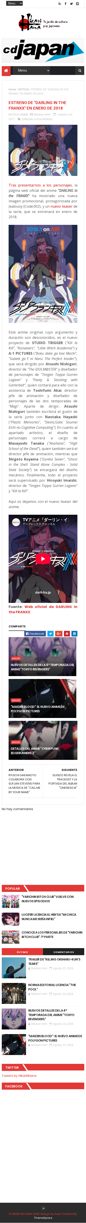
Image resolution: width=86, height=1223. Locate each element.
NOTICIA (24, 89)
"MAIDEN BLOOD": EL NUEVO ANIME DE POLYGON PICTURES (38, 709)
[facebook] (65, 4)
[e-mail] (77, 4)
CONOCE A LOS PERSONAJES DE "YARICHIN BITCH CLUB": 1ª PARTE (52, 934)
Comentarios (63, 952)
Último (22, 952)
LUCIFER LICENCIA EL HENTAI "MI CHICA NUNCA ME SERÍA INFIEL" (49, 916)
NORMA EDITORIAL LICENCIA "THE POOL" (52, 987)
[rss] (59, 4)
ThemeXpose (43, 1218)
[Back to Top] (43, 1208)
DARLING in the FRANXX (37, 119)
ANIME (24, 114)
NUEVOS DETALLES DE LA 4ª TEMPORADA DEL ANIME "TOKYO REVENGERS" (43, 667)
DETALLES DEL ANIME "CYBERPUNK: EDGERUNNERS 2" (35, 750)
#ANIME (16, 658)
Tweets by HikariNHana (19, 1076)
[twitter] (71, 4)
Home (12, 89)
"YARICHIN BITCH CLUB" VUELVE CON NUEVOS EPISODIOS (48, 899)
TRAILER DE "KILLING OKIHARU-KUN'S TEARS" (54, 961)
